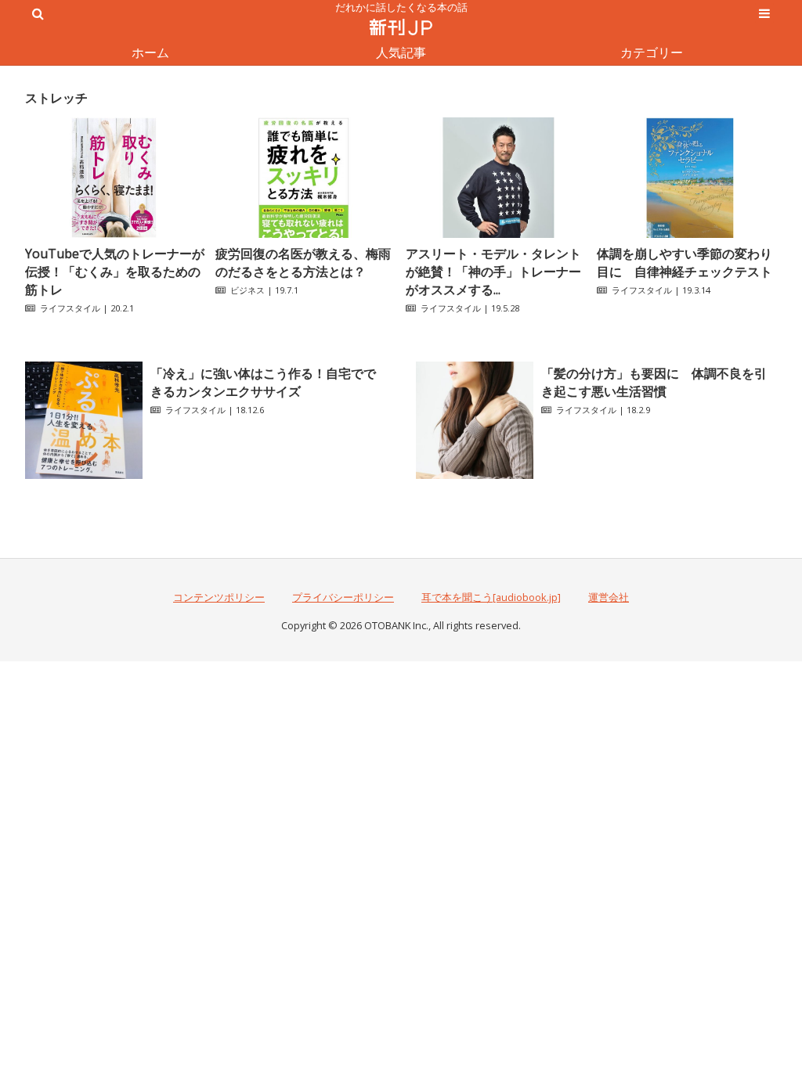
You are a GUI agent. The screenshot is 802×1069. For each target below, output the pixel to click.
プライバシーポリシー (343, 597)
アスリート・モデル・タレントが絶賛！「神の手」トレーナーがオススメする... (493, 271)
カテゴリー (651, 52)
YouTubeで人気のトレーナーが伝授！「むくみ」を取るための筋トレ (114, 271)
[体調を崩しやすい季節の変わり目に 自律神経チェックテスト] (687, 233)
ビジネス (247, 290)
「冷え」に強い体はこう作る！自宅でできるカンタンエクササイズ (263, 382)
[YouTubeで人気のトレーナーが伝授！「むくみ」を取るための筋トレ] (115, 233)
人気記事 (401, 52)
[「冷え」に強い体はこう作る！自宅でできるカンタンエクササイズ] (84, 474)
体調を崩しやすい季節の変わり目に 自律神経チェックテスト (684, 262)
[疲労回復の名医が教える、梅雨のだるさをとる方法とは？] (305, 233)
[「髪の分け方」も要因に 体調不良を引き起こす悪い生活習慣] (474, 474)
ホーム (150, 52)
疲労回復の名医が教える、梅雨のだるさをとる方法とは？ (303, 262)
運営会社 (608, 597)
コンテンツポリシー (219, 597)
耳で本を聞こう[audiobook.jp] (491, 597)
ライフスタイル (70, 308)
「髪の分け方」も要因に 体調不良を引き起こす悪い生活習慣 (654, 382)
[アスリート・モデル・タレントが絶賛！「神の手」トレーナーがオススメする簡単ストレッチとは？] (496, 233)
